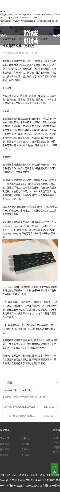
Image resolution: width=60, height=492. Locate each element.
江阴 (39, 475)
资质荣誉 (25, 455)
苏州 (29, 475)
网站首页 (4, 438)
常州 (24, 475)
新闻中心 (25, 449)
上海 (19, 475)
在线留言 (4, 449)
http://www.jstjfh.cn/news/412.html (30, 397)
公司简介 (4, 444)
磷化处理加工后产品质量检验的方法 (26, 407)
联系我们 (4, 455)
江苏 (14, 475)
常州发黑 (50, 480)
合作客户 (25, 444)
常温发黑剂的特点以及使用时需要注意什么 (26, 416)
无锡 (34, 475)
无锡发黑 (26, 390)
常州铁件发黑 (10, 390)
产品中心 (25, 438)
